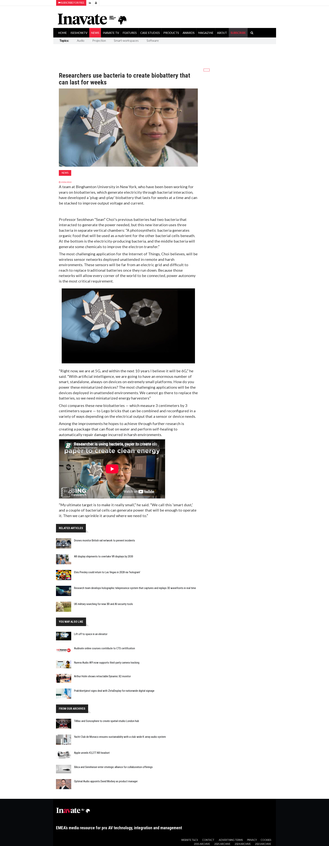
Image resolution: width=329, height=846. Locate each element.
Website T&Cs (189, 840)
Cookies (266, 840)
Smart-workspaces (126, 40)
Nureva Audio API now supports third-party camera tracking (106, 662)
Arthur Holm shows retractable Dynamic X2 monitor (102, 676)
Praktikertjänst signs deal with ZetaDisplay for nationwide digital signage (114, 690)
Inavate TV (111, 32)
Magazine (205, 32)
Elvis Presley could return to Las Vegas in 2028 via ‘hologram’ (107, 572)
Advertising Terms (231, 840)
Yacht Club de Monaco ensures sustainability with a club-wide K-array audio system (120, 737)
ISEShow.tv (78, 32)
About (222, 32)
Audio (80, 40)
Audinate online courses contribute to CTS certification (104, 648)
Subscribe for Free (72, 2)
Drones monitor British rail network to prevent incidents (104, 540)
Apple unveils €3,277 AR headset (92, 752)
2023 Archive (263, 844)
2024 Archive (243, 844)
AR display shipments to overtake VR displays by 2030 (103, 556)
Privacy (252, 840)
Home (62, 32)
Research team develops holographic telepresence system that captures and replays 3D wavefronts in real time (135, 588)
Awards (189, 32)
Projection (99, 40)
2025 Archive (222, 844)
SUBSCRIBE (238, 32)
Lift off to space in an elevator (90, 634)
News (95, 32)
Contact (208, 840)
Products (171, 32)
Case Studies (150, 32)
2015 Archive (202, 844)
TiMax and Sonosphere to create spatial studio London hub (106, 721)
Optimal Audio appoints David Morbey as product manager (106, 781)
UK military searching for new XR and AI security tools (103, 604)
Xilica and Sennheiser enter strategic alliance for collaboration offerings (113, 767)
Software (153, 40)
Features (130, 32)
